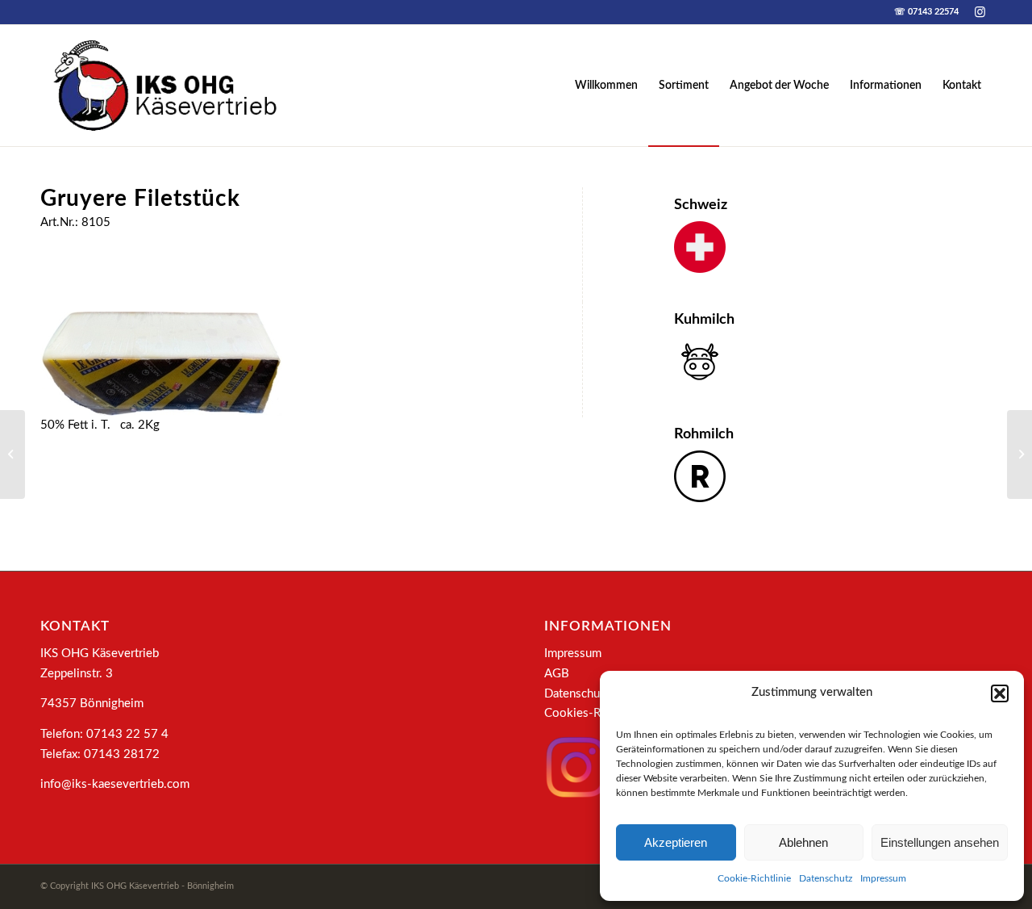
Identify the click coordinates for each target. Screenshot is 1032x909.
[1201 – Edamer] (12, 454)
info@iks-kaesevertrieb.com (114, 784)
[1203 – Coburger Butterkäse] (1019, 454)
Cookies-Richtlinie (593, 713)
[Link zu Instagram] (980, 12)
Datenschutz (825, 878)
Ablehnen (803, 842)
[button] (1000, 693)
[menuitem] (606, 85)
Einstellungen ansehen (939, 842)
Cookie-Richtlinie (754, 878)
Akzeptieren (675, 842)
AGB (556, 674)
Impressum (883, 878)
